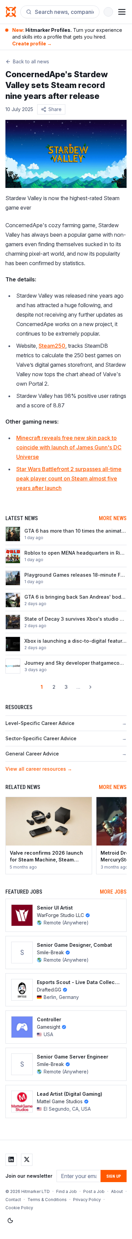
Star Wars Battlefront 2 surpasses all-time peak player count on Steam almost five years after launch (69, 478)
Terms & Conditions (47, 1199)
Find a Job (66, 1191)
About (117, 1191)
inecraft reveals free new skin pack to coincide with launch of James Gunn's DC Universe (69, 447)
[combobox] (64, 12)
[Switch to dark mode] (10, 1220)
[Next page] (90, 687)
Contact (13, 1199)
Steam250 (52, 345)
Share (55, 109)
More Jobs (113, 892)
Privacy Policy (87, 1199)
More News (113, 518)
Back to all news (31, 61)
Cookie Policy (19, 1207)
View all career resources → (38, 769)
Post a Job (94, 1191)
